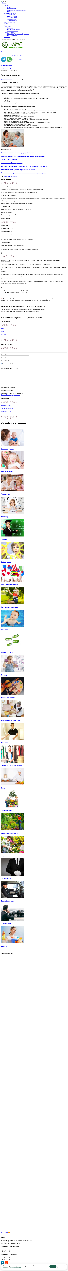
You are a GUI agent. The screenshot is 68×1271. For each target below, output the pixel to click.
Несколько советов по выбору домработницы (17, 153)
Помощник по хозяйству (9, 833)
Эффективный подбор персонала (16, 10)
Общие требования (6, 405)
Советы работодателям (9, 159)
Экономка (4, 743)
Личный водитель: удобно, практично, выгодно (18, 169)
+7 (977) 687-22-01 (17, 55)
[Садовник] (12, 852)
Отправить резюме (12, 31)
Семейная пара (6, 810)
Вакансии (10, 28)
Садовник (4, 856)
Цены (9, 11)
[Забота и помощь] (12, 146)
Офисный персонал (9, 22)
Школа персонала (9, 32)
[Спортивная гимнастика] (12, 604)
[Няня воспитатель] (12, 468)
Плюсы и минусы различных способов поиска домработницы (23, 156)
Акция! (6, 23)
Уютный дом (11, 14)
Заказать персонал (6, 52)
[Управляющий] (12, 875)
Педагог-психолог (7, 652)
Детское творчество (8, 697)
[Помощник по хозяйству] (12, 830)
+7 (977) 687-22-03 (6, 68)
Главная (6, 5)
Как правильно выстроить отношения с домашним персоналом (24, 166)
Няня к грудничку (7, 449)
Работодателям (11, 8)
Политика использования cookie (12, 1267)
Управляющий (6, 878)
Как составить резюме (13, 29)
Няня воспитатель (7, 471)
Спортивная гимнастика (9, 607)
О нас (9, 7)
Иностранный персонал (9, 584)
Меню (4, 3)
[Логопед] (12, 671)
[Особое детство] (12, 558)
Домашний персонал (10, 13)
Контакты (7, 37)
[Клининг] (12, 943)
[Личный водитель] (12, 897)
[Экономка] (12, 739)
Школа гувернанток (13, 35)
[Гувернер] (12, 536)
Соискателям (7, 26)
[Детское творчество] (12, 694)
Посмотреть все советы (10, 176)
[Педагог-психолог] (12, 649)
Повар (3, 788)
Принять (53, 1266)
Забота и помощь (12, 17)
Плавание (4, 630)
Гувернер (4, 539)
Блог (5, 25)
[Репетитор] (12, 513)
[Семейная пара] (12, 807)
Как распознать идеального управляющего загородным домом (23, 173)
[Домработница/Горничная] (12, 717)
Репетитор (4, 517)
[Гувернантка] (12, 491)
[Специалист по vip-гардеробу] (12, 762)
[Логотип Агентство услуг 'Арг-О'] (13, 48)
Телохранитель (11, 19)
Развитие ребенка (12, 16)
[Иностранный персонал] (12, 581)
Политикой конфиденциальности (10, 395)
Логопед (4, 675)
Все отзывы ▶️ (5, 1232)
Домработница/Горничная (10, 720)
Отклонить (61, 1266)
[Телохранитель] (12, 920)
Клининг (4, 946)
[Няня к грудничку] (12, 445)
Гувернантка (5, 494)
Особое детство (6, 562)
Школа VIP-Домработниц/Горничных (18, 34)
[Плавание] (12, 626)
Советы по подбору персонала (11, 163)
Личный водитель (12, 20)
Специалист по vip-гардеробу (11, 765)
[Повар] (12, 784)
